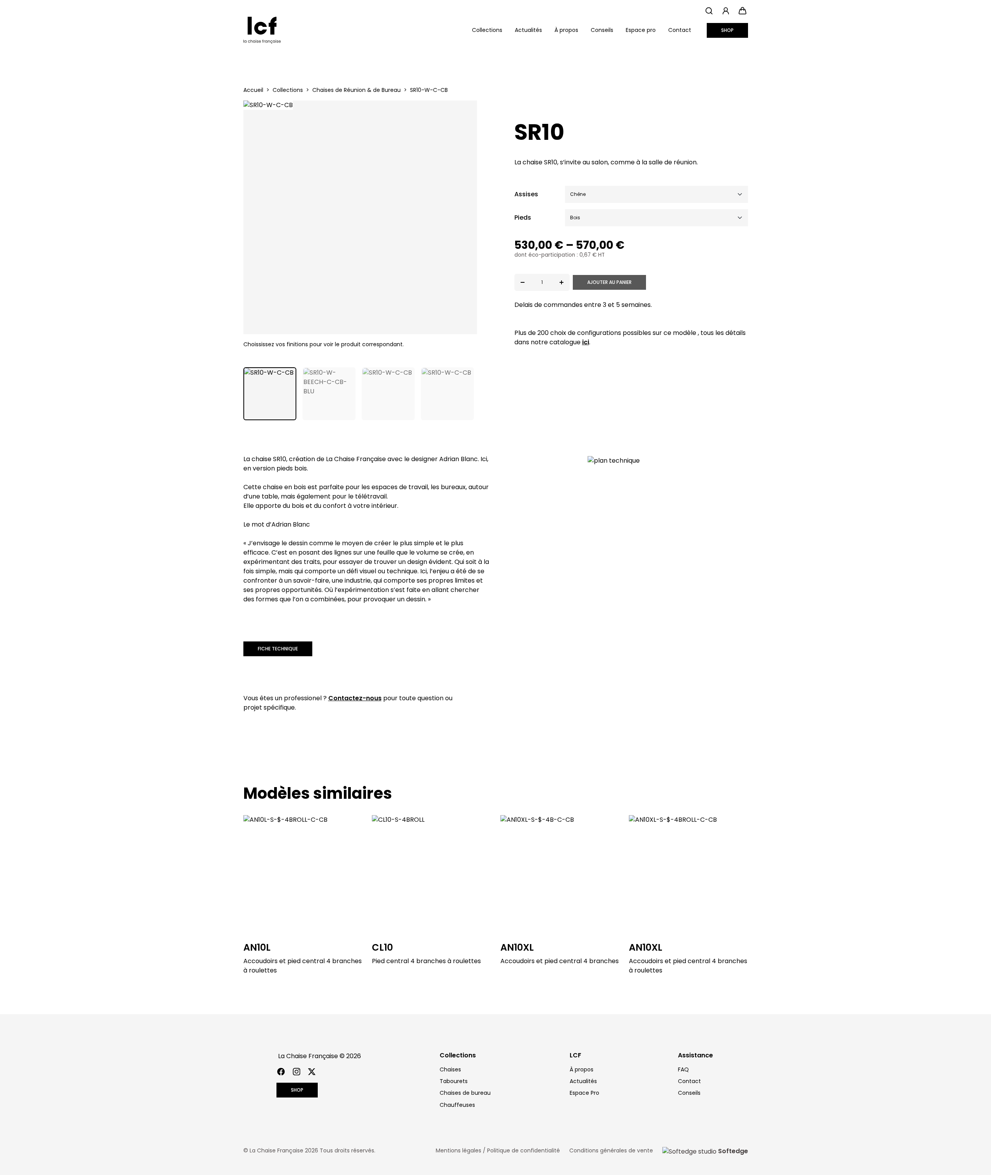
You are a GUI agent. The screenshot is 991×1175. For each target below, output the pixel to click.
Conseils (602, 30)
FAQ (683, 1069)
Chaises (450, 1069)
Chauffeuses (457, 1105)
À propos (566, 30)
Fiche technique (278, 648)
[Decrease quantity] (522, 282)
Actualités (528, 30)
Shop (727, 30)
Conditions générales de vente (611, 1150)
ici (585, 342)
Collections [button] (487, 30)
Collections (288, 90)
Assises (526, 194)
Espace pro (641, 30)
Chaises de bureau (465, 1093)
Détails (303, 874)
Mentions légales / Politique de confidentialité (498, 1150)
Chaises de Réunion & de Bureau (356, 90)
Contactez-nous (355, 698)
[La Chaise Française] (262, 30)
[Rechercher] (709, 10)
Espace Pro (584, 1093)
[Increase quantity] (561, 282)
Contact (679, 30)
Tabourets (454, 1081)
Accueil (253, 90)
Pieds (522, 217)
